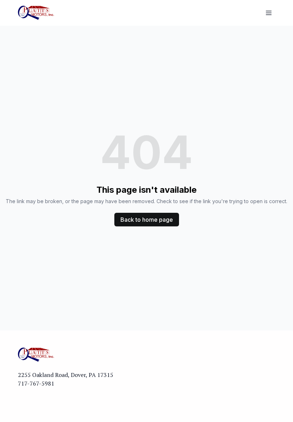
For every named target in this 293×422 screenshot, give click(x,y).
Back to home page (146, 219)
